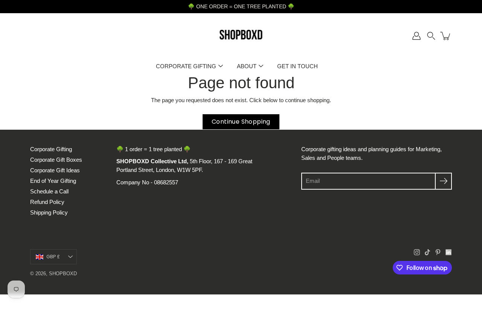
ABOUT (246, 66)
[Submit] (443, 181)
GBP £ (53, 256)
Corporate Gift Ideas (55, 170)
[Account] (416, 36)
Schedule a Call (49, 191)
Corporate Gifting (51, 149)
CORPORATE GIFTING (186, 66)
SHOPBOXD (63, 273)
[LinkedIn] (448, 252)
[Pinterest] (438, 252)
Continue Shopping (241, 121)
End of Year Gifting (53, 181)
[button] (431, 36)
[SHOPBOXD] (241, 36)
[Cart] (446, 36)
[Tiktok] (427, 252)
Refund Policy (47, 202)
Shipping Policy (49, 212)
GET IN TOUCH (297, 66)
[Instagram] (416, 252)
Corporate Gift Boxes (56, 159)
